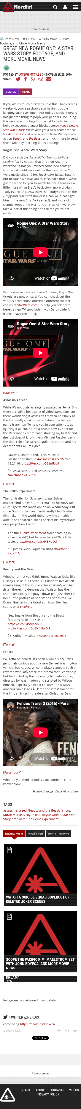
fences (65, 810)
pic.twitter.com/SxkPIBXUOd (37, 541)
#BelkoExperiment (33, 533)
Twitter (18, 79)
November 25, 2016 (52, 636)
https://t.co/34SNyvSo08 (25, 624)
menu (75, 7)
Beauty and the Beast (27, 138)
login (65, 7)
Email (48, 79)
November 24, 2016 (22, 475)
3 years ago (12, 1031)
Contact (23, 1090)
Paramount (12, 772)
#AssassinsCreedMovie (53, 459)
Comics (11, 91)
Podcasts (56, 1090)
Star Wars (11, 393)
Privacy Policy (48, 1094)
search (55, 7)
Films (26, 91)
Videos (74, 1090)
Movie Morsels (13, 815)
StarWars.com (27, 305)
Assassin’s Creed (19, 134)
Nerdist (17, 7)
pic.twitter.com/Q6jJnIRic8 (40, 463)
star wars (18, 819)
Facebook (26, 79)
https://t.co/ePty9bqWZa (37, 1024)
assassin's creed (15, 810)
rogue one (33, 815)
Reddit (41, 79)
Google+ (33, 79)
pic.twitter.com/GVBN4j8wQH (29, 628)
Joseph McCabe (30, 74)
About (39, 1090)
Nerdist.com (7, 1095)
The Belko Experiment (43, 819)
